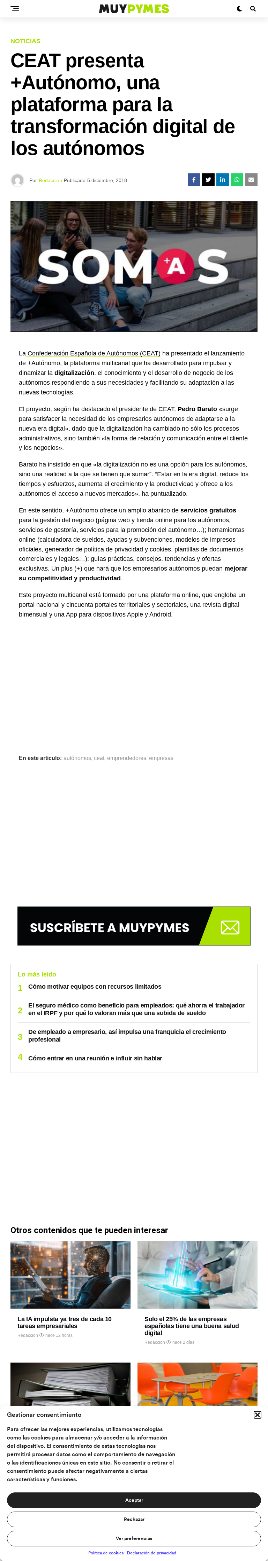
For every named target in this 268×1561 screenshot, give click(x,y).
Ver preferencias (134, 1538)
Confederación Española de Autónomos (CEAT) (93, 353)
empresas (161, 758)
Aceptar (134, 1500)
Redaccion (50, 180)
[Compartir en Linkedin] (222, 179)
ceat (99, 758)
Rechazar (134, 1519)
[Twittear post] (208, 179)
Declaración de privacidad (151, 1553)
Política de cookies (106, 1553)
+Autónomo (44, 363)
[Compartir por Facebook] (194, 179)
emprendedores (126, 758)
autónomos (77, 758)
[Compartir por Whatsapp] (237, 179)
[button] (257, 1414)
